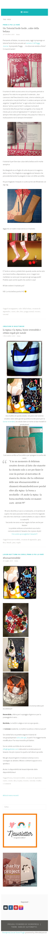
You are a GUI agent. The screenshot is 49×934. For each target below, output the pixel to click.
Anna (18, 34)
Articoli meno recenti (10, 795)
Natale (9, 543)
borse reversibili (9, 421)
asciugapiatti (13, 309)
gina (39, 540)
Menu (25, 12)
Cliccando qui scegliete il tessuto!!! (24, 534)
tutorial (5, 314)
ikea (21, 312)
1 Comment (7, 784)
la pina (19, 781)
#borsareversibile (11, 558)
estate (10, 781)
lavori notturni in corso (14, 554)
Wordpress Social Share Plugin (13, 932)
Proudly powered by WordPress (23, 924)
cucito (13, 312)
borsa (10, 778)
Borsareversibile (14, 540)
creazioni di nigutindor (13, 326)
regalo (18, 543)
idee (18, 312)
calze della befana (24, 309)
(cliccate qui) (21, 737)
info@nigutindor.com (10, 749)
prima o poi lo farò (11, 25)
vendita (38, 781)
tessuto (37, 312)
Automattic (31, 927)
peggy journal (29, 312)
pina (13, 543)
